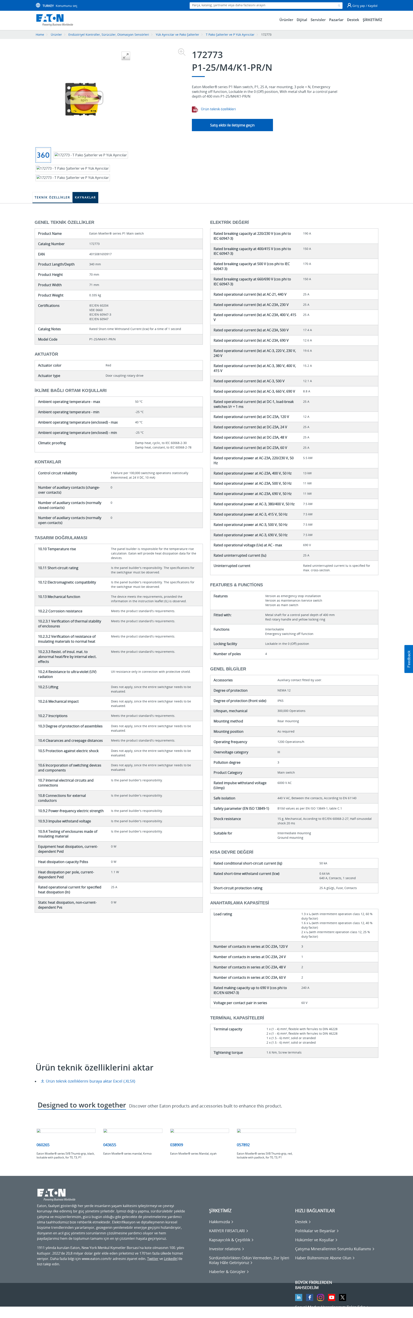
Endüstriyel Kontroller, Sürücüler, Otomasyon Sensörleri (108, 34)
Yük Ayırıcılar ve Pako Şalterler (177, 34)
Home (40, 34)
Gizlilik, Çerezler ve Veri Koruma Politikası (70, 1311)
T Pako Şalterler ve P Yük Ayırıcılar (230, 34)
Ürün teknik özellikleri (218, 109)
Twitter (153, 1258)
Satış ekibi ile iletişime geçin (232, 125)
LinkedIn (170, 1258)
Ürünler (56, 34)
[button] (408, 659)
